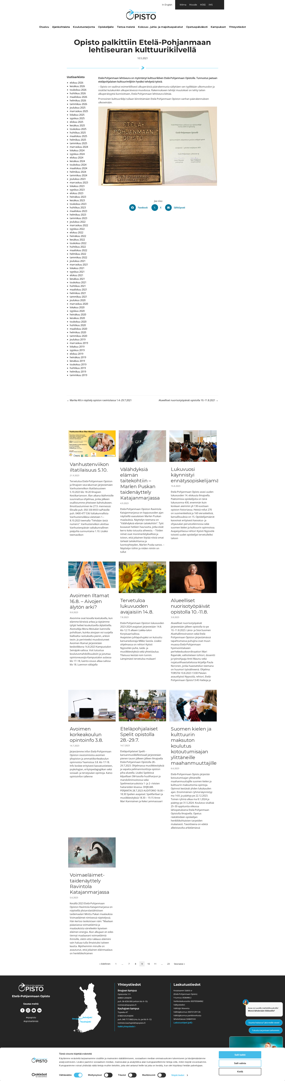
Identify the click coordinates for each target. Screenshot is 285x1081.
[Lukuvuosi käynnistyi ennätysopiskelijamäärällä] (193, 491)
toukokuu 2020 (78, 321)
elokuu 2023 (76, 193)
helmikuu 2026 (78, 100)
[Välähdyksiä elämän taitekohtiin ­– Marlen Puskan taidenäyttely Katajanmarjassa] (142, 491)
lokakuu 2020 (77, 307)
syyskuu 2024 (77, 154)
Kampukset (218, 26)
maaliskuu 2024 (78, 168)
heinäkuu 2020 (78, 314)
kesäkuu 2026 (77, 86)
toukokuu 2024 (78, 164)
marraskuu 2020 (79, 303)
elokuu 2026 (76, 82)
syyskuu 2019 (77, 350)
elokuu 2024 (76, 157)
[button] (22, 1010)
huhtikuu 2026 (78, 93)
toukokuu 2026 (78, 89)
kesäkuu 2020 (77, 318)
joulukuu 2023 (78, 179)
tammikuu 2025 (78, 143)
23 (168, 963)
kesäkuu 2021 (77, 278)
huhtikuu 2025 (78, 132)
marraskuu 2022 (79, 225)
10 (148, 963)
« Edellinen (104, 963)
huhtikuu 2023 (78, 207)
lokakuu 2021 (77, 268)
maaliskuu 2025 (78, 136)
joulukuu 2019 (78, 339)
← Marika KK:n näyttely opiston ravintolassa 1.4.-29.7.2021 (99, 400)
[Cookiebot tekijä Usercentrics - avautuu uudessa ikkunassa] (39, 1075)
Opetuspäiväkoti (197, 26)
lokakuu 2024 (77, 150)
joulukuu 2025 (78, 107)
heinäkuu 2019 (78, 357)
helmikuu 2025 (78, 139)
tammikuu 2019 (78, 375)
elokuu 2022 (76, 232)
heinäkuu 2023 (78, 196)
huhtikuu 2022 (78, 246)
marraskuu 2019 (79, 343)
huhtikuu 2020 (78, 325)
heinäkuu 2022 (78, 236)
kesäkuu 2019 (77, 361)
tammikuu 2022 (78, 257)
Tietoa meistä (126, 26)
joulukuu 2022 (78, 221)
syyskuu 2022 (77, 229)
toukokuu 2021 (78, 282)
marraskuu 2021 (79, 264)
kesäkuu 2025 (77, 125)
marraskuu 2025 (79, 111)
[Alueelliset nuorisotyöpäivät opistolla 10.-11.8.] (193, 622)
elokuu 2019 (76, 353)
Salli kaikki (240, 1055)
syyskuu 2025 (77, 118)
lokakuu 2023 (77, 186)
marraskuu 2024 (79, 146)
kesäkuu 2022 (77, 239)
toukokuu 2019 (78, 364)
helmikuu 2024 (78, 171)
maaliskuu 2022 (78, 250)
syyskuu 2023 (77, 189)
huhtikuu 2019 (78, 368)
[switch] (108, 1075)
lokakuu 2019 (77, 346)
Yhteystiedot (237, 26)
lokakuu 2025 (77, 114)
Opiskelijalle (106, 26)
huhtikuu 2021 (78, 286)
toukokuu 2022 (78, 243)
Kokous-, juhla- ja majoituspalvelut (160, 26)
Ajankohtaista (61, 26)
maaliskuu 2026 (78, 97)
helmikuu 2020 (78, 332)
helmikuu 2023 (78, 214)
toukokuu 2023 (78, 204)
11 (155, 963)
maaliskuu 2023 (78, 211)
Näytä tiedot (177, 1075)
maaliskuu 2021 (78, 289)
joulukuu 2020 (78, 300)
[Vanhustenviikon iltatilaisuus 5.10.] (92, 491)
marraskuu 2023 (79, 182)
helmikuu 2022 (78, 253)
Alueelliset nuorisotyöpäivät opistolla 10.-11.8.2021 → (188, 400)
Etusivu (44, 26)
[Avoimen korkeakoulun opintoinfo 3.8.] (92, 759)
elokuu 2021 (76, 275)
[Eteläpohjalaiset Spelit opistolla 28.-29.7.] (142, 759)
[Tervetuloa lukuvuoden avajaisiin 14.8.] (142, 622)
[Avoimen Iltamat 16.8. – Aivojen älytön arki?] (92, 622)
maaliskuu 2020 (78, 328)
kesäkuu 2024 (77, 161)
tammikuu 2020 (78, 336)
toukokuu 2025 (78, 129)
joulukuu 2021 (78, 261)
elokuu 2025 (76, 122)
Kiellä (240, 1071)
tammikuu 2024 (78, 175)
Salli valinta (240, 1063)
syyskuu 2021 (77, 271)
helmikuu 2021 (78, 293)
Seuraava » (179, 963)
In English (167, 4)
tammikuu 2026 (78, 104)
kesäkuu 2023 (77, 200)
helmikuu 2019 (78, 371)
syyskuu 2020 (77, 311)
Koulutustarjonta (84, 26)
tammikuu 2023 (78, 218)
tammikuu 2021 (78, 296)
